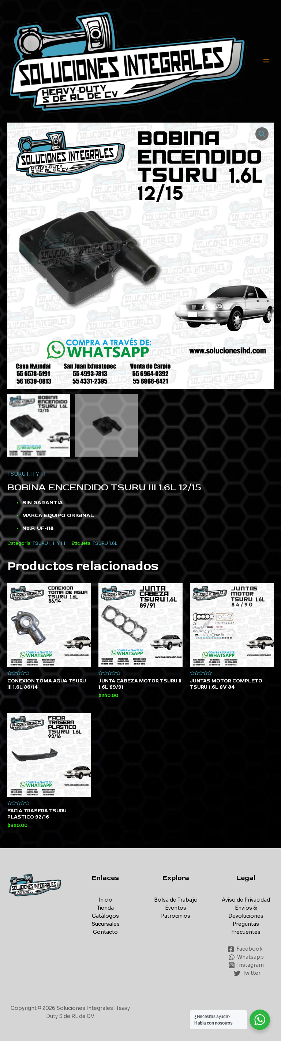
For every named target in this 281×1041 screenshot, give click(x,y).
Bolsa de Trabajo (176, 900)
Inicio (105, 900)
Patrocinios (175, 916)
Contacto (105, 932)
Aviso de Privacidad (246, 900)
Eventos (175, 908)
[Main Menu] (266, 61)
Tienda (105, 908)
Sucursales (105, 924)
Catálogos (105, 916)
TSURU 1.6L (105, 543)
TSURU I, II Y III (26, 474)
